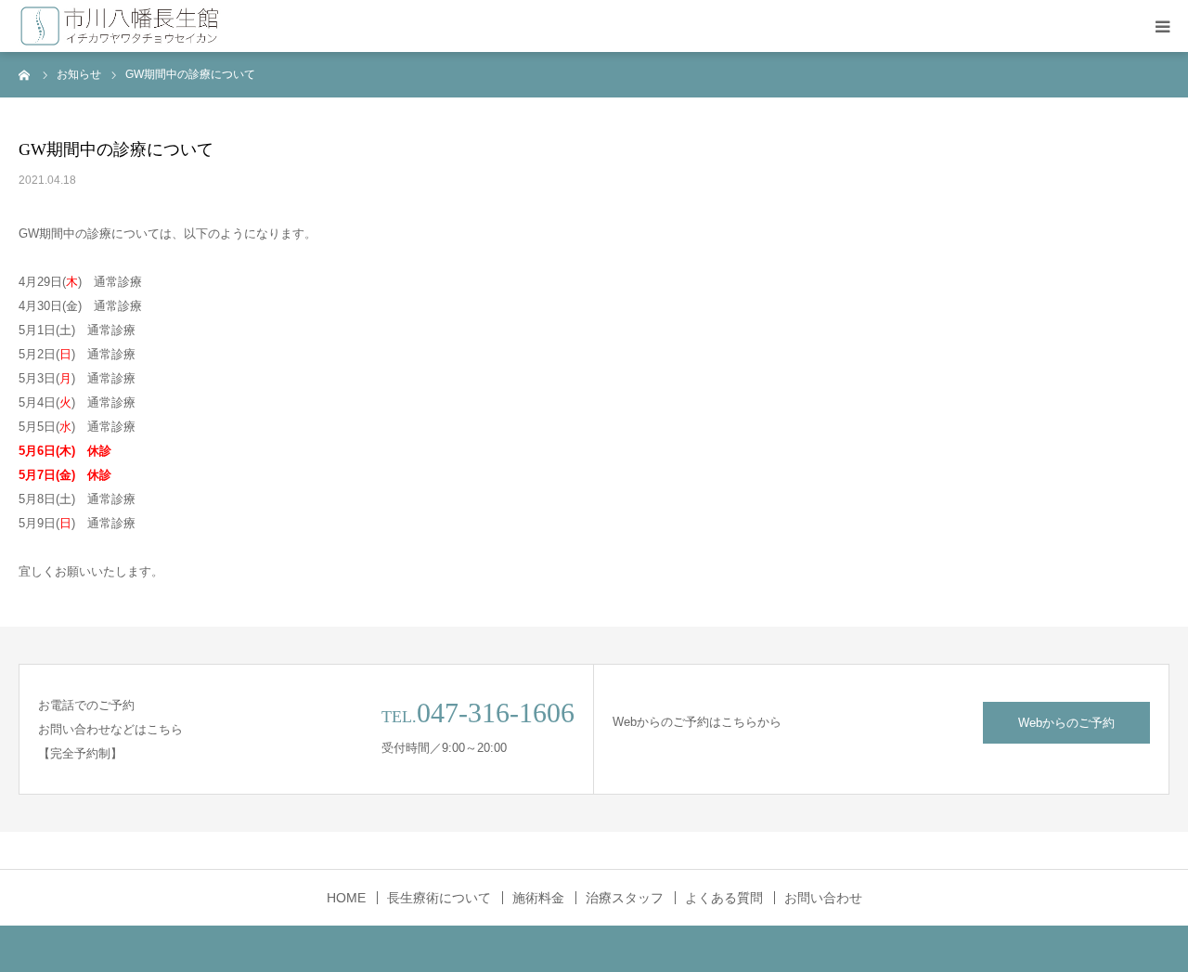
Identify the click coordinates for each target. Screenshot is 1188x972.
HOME (346, 897)
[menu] (1162, 26)
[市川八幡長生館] (120, 26)
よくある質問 (724, 897)
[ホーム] (25, 74)
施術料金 (538, 897)
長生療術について (439, 897)
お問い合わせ (823, 897)
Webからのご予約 (1066, 723)
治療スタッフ (625, 897)
